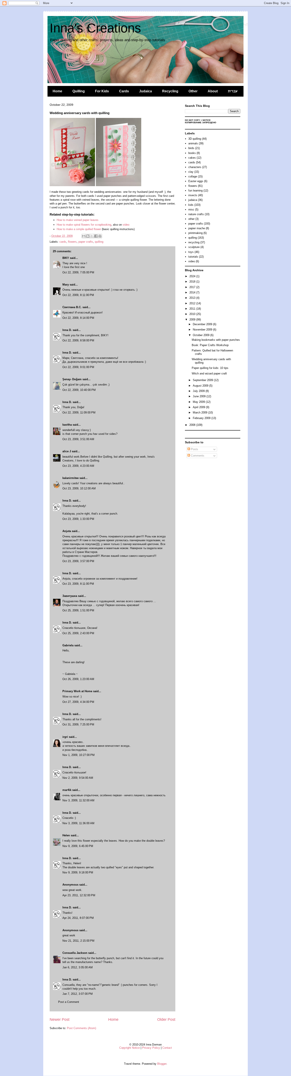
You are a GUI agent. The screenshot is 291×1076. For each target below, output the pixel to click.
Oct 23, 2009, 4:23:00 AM (78, 465)
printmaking (195, 233)
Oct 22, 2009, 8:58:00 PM (78, 340)
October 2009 (201, 335)
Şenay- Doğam (72, 379)
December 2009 (203, 324)
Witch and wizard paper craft (209, 373)
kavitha (67, 424)
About (213, 91)
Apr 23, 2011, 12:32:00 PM (78, 895)
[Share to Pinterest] (100, 236)
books (192, 153)
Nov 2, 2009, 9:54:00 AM (77, 777)
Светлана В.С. (72, 307)
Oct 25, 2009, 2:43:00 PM (78, 633)
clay (190, 171)
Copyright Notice (129, 1047)
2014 (192, 292)
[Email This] (84, 236)
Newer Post (59, 1019)
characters (194, 167)
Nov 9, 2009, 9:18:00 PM (77, 872)
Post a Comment (68, 1001)
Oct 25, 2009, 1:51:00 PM (78, 610)
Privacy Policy (151, 1047)
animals (193, 143)
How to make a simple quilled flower (79, 229)
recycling (193, 242)
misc (191, 209)
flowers (72, 241)
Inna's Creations (95, 28)
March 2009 (200, 412)
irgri (65, 736)
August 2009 (201, 385)
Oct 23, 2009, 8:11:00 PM (78, 583)
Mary (65, 284)
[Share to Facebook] (96, 236)
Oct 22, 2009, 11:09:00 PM (78, 412)
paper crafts (85, 241)
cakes (192, 157)
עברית (233, 91)
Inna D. (67, 330)
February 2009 (202, 418)
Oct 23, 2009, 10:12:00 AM (79, 488)
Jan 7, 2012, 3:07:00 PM (77, 993)
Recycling (170, 91)
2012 (192, 303)
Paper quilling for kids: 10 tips (210, 368)
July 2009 (199, 391)
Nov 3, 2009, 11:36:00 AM (78, 823)
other (191, 218)
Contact (167, 1047)
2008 (192, 424)
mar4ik (66, 790)
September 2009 (203, 380)
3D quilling (194, 138)
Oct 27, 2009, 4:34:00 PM (78, 701)
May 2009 (199, 401)
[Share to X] (92, 236)
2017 (192, 287)
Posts (194, 449)
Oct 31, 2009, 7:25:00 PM (78, 724)
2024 (192, 276)
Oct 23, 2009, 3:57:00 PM (78, 561)
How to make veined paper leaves (77, 220)
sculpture (194, 247)
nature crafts (196, 214)
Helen (66, 835)
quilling (99, 241)
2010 (192, 314)
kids (190, 204)
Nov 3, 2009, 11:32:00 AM (78, 800)
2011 (192, 308)
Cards (124, 91)
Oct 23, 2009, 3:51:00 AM (78, 439)
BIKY (65, 258)
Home (57, 91)
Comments (197, 455)
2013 (192, 297)
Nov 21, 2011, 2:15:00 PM (78, 940)
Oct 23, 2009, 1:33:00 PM (78, 519)
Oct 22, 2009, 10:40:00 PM (79, 390)
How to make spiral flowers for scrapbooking (84, 224)
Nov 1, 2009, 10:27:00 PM (78, 755)
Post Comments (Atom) (81, 1028)
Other (193, 91)
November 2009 (203, 329)
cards (62, 241)
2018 (192, 281)
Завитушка (69, 595)
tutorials (193, 256)
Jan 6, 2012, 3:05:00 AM (77, 967)
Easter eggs (195, 181)
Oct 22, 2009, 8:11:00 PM (78, 295)
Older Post (166, 1019)
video (126, 224)
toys (191, 252)
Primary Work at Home (77, 691)
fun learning (195, 190)
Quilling (78, 91)
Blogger (161, 1063)
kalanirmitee (70, 478)
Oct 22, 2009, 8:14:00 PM (78, 317)
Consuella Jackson (74, 952)
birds (191, 148)
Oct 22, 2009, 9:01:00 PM (78, 367)
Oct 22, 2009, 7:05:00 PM (78, 272)
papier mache (196, 228)
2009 (192, 319)
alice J (66, 451)
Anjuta (66, 531)
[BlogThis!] (88, 236)
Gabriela (67, 645)
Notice (207, 120)
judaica (192, 200)
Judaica (145, 91)
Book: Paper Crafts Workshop (210, 345)
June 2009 (199, 396)
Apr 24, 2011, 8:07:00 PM (78, 917)
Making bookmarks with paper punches (216, 339)
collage (192, 176)
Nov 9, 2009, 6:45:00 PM (77, 846)
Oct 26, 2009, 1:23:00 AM (78, 679)
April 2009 (199, 407)
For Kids (102, 91)
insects (192, 195)
